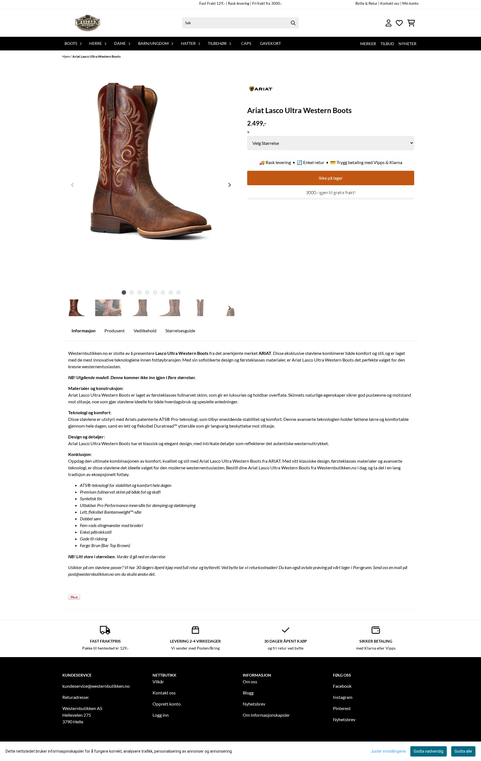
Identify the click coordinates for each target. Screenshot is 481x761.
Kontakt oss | (390, 3)
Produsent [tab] (114, 330)
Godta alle (463, 751)
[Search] (293, 22)
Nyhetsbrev (254, 703)
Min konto (410, 3)
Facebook (342, 686)
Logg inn (161, 715)
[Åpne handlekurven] (411, 23)
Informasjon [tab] (83, 330)
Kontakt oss (164, 692)
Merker (368, 43)
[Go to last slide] (72, 307)
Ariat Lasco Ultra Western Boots (96, 56)
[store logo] (88, 23)
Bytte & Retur (366, 3)
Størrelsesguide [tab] (180, 330)
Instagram (342, 697)
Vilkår (158, 681)
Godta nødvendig (428, 751)
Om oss (250, 681)
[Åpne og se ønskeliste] (399, 23)
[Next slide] (229, 185)
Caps (246, 43)
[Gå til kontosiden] (388, 23)
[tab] (123, 292)
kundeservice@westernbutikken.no (96, 686)
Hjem (66, 56)
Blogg (248, 692)
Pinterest (342, 708)
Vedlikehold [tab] (145, 330)
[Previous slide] (72, 185)
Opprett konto (167, 703)
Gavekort (270, 43)
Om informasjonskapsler (266, 715)
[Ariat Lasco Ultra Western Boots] (151, 160)
